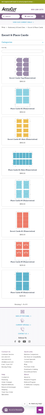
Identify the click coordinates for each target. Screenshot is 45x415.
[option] (3, 27)
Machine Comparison (31, 354)
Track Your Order (7, 392)
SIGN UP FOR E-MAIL (22, 316)
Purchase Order (29, 367)
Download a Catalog (31, 369)
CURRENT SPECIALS (22, 325)
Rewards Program (30, 379)
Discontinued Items (30, 372)
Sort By (4, 47)
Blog (25, 364)
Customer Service (8, 354)
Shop (3, 27)
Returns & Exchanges (9, 387)
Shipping (4, 389)
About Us (27, 377)
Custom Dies (28, 362)
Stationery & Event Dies (16, 27)
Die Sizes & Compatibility (32, 357)
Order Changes (7, 382)
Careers (27, 387)
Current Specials (29, 359)
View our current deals (22, 22)
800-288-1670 (37, 10)
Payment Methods (8, 384)
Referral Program (30, 382)
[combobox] (11, 16)
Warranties (5, 394)
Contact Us (5, 377)
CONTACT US (22, 334)
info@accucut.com (8, 362)
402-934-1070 (6, 359)
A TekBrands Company (31, 384)
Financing (5, 379)
